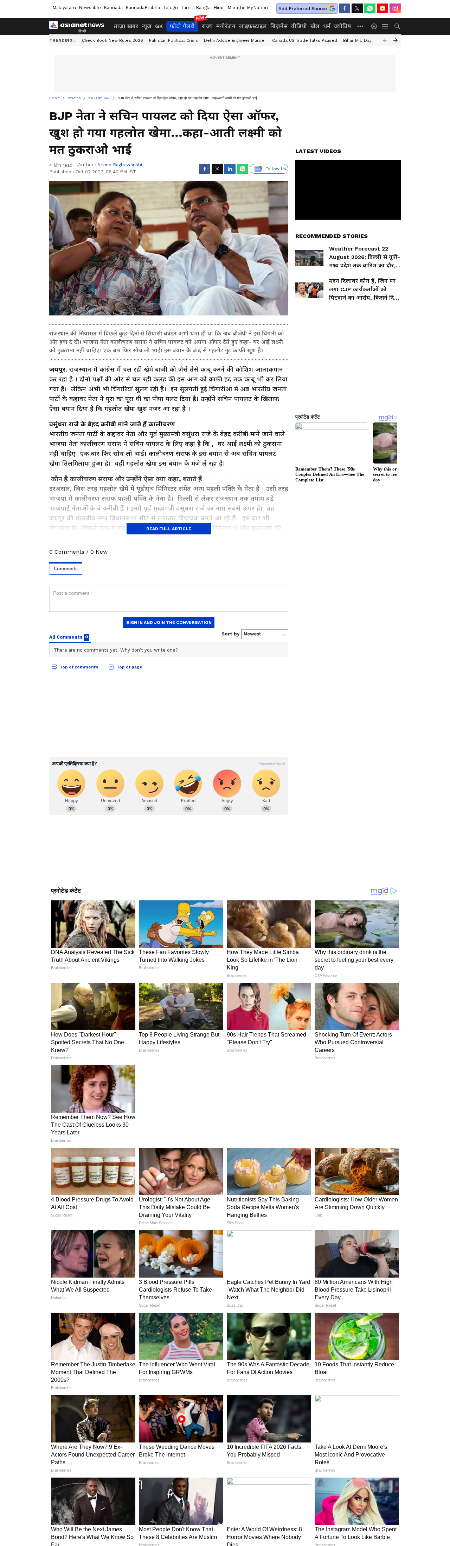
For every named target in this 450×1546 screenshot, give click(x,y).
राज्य (207, 26)
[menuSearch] (397, 26)
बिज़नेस (279, 26)
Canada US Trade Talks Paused (304, 40)
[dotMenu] (361, 26)
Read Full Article (168, 528)
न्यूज (147, 26)
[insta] (395, 8)
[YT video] (382, 8)
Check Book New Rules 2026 (112, 40)
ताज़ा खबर (126, 26)
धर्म (326, 26)
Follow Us (275, 168)
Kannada (113, 7)
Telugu (170, 7)
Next (395, 40)
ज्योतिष (342, 26)
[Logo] (79, 26)
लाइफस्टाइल (253, 26)
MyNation (257, 7)
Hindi (219, 7)
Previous (385, 40)
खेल (315, 26)
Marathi (235, 7)
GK (159, 26)
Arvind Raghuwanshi (119, 164)
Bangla (203, 7)
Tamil (187, 7)
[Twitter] (357, 8)
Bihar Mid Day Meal (363, 40)
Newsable (90, 7)
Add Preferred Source (302, 8)
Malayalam (64, 7)
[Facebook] (344, 8)
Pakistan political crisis (173, 40)
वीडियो (299, 26)
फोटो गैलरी (182, 26)
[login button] (375, 26)
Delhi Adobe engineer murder (235, 40)
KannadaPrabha (143, 7)
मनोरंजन (226, 26)
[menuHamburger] (385, 26)
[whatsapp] (369, 8)
